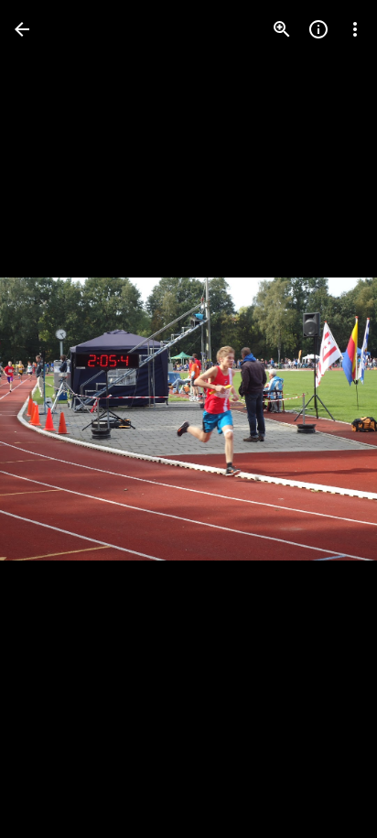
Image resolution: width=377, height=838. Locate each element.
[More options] (355, 29)
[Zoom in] (282, 29)
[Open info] (318, 29)
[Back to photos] (22, 29)
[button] (51, 419)
